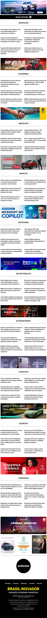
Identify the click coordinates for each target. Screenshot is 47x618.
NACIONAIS (8, 583)
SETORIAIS (31, 583)
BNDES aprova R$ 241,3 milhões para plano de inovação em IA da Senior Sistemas (11, 290)
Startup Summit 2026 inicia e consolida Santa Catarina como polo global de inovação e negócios (11, 339)
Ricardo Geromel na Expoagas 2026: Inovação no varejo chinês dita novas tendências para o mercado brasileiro (11, 495)
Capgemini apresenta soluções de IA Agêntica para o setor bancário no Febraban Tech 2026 (11, 190)
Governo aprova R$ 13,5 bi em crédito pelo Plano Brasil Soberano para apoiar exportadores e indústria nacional (11, 92)
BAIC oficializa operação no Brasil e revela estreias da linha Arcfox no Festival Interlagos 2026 (34, 198)
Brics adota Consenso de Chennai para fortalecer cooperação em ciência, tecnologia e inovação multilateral (35, 282)
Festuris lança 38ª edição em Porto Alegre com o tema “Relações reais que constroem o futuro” (11, 450)
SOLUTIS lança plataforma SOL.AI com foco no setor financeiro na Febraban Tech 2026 (10, 198)
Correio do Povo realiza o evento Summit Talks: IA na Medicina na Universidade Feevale (33, 450)
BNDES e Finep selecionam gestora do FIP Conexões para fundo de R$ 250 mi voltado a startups (35, 101)
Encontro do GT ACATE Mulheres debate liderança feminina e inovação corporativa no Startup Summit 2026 (34, 432)
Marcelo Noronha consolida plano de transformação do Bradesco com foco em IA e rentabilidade (11, 486)
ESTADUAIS (16, 583)
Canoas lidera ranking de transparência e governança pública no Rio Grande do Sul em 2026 (12, 298)
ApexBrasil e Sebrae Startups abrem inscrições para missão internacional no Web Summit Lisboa (11, 140)
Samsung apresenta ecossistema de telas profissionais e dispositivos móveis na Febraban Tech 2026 (34, 190)
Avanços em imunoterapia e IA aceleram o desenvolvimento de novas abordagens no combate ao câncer (11, 39)
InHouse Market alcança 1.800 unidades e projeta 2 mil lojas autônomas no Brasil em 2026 (33, 132)
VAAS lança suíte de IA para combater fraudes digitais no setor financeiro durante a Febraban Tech (35, 380)
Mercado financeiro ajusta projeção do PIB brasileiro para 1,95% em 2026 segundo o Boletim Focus (35, 82)
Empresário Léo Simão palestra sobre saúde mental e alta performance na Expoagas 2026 (11, 505)
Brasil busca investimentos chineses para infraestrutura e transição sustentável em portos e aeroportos (34, 92)
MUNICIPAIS (24, 583)
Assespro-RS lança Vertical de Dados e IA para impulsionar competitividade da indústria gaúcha (11, 251)
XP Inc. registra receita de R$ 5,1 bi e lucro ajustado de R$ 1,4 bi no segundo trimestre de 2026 (35, 140)
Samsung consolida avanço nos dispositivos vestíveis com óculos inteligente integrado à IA (34, 49)
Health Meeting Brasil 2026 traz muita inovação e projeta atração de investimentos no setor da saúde (11, 432)
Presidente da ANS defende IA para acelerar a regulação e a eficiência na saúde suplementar (34, 290)
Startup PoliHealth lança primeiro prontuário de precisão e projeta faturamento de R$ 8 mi (33, 397)
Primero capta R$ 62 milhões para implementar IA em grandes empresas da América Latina (11, 380)
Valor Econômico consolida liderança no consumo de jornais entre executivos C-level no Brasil (11, 182)
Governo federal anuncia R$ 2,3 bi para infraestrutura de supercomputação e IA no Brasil (11, 101)
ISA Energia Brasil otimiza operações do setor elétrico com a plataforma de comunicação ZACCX (35, 182)
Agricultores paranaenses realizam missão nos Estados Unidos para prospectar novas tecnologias (10, 231)
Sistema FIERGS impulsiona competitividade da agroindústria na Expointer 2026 (34, 241)
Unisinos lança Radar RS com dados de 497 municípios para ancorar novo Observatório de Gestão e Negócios (11, 329)
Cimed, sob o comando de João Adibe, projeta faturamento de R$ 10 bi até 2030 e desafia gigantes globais (35, 486)
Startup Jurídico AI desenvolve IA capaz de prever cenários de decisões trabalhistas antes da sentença (35, 388)
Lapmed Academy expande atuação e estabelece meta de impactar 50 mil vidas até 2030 (35, 148)
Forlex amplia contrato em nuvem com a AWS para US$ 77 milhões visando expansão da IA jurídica (11, 132)
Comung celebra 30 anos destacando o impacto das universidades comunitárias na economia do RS (35, 251)
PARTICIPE (39, 583)
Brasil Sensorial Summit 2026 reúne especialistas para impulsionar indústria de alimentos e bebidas (34, 505)
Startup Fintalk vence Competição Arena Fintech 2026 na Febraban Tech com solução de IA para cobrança (11, 388)
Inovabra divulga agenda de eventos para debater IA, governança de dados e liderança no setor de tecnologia (35, 339)
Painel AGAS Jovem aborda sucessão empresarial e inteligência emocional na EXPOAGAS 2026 (11, 148)
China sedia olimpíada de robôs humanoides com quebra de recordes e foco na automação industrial (35, 31)
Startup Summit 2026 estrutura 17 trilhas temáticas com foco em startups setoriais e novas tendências (35, 348)
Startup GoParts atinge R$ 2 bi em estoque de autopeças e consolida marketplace (10, 397)
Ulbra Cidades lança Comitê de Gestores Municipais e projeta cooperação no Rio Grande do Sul (10, 282)
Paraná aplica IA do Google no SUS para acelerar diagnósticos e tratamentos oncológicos (10, 31)
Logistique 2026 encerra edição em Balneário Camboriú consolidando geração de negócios (34, 440)
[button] (30, 17)
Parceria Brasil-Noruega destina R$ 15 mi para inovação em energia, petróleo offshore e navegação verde (35, 298)
